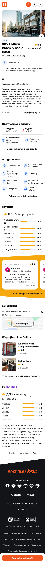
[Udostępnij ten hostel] (41, 36)
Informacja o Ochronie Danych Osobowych (22, 533)
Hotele (24, 503)
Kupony (37, 539)
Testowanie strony (21, 545)
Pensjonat (33, 503)
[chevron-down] (30, 396)
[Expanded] (5, 453)
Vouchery (7, 545)
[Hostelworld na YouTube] (26, 486)
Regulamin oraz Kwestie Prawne (18, 539)
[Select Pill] (28, 4)
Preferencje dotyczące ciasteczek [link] (22, 551)
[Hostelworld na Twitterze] (14, 486)
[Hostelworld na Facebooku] (8, 486)
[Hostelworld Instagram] (20, 486)
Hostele (16, 503)
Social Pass (22, 509)
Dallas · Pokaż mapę (15, 55)
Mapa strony (36, 545)
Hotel (5, 41)
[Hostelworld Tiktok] (38, 486)
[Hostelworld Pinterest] (32, 486)
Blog (9, 503)
